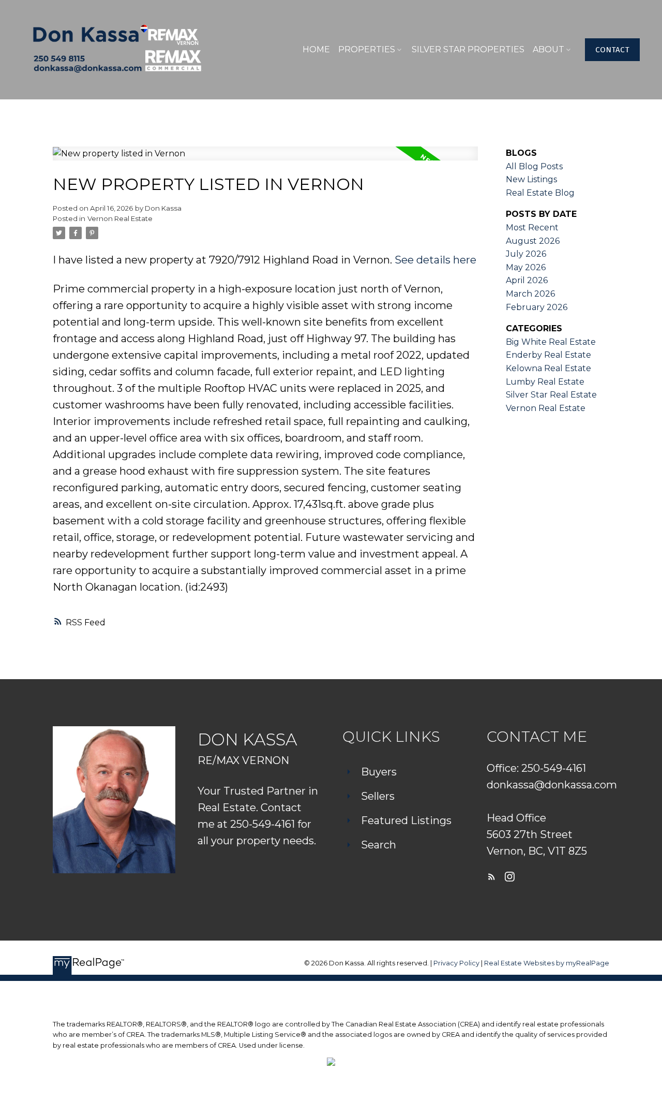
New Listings (531, 179)
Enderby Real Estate (548, 355)
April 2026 (527, 280)
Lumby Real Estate (545, 382)
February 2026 (536, 307)
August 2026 (533, 241)
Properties (366, 49)
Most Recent (532, 227)
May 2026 (526, 267)
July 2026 (526, 254)
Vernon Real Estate (120, 218)
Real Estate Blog (540, 193)
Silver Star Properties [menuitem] (468, 49)
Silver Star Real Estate (551, 395)
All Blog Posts (534, 166)
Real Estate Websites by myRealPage (546, 963)
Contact (612, 49)
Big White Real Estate (551, 342)
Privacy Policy (456, 963)
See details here (435, 260)
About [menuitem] (548, 49)
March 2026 (530, 294)
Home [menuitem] (316, 49)
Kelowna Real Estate (548, 368)
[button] (612, 49)
